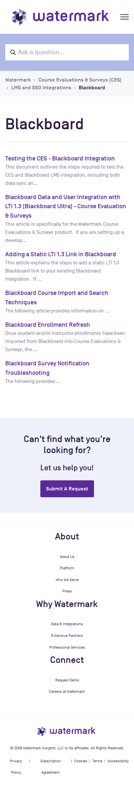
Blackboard (92, 87)
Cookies (80, 761)
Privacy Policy (16, 767)
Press (67, 591)
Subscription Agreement (50, 767)
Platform (67, 568)
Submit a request (67, 489)
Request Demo (67, 680)
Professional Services (67, 647)
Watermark (18, 80)
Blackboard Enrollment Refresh (47, 324)
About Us (67, 556)
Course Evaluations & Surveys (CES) (80, 80)
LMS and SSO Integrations (41, 87)
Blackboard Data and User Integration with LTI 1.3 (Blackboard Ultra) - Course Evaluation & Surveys (65, 206)
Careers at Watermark (67, 691)
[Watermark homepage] (61, 17)
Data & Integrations (67, 624)
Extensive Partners (67, 635)
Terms (97, 761)
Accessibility (118, 761)
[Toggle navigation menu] (124, 16)
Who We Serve (67, 579)
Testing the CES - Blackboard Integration (60, 158)
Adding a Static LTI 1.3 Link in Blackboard (60, 254)
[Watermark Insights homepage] (67, 731)
